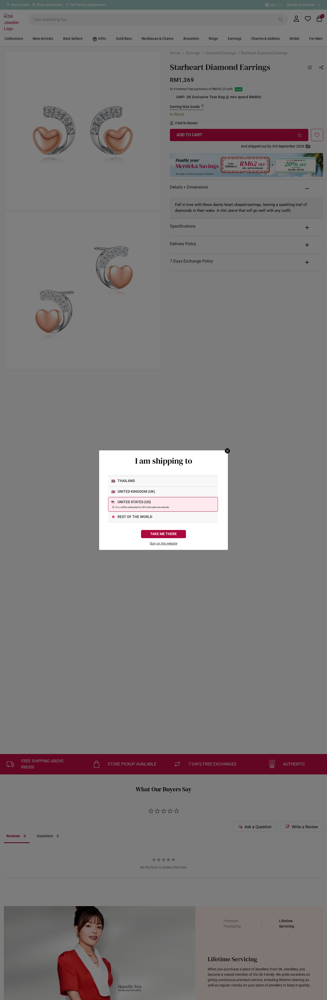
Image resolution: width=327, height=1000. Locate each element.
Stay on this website (163, 543)
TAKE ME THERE (163, 534)
